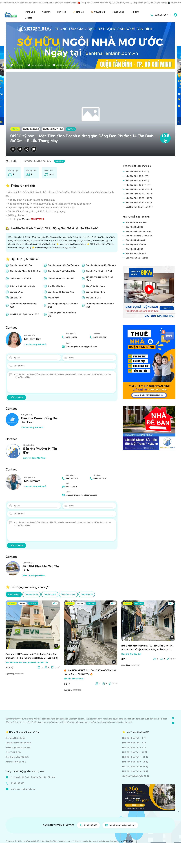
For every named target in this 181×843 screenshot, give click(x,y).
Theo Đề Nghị (13, 594)
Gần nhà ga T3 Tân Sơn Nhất (61, 292)
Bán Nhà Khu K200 (134, 249)
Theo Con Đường (68, 594)
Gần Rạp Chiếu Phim (95, 292)
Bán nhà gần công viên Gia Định (101, 265)
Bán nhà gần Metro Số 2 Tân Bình (25, 271)
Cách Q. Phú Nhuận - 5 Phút (99, 271)
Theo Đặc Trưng (31, 594)
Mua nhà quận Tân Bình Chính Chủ (62, 314)
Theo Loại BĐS (50, 594)
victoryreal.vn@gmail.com (23, 789)
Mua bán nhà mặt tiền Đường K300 (23, 305)
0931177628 (37, 219)
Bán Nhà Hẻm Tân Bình (136, 222)
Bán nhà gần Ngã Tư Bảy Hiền (61, 271)
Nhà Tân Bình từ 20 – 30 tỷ (139, 194)
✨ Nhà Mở (78, 12)
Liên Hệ (28, 18)
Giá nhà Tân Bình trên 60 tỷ (139, 207)
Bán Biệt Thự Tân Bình (136, 244)
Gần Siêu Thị (15, 298)
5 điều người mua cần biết (18, 747)
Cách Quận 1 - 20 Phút (20, 278)
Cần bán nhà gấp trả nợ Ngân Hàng (99, 278)
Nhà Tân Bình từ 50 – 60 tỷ (139, 202)
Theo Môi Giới (87, 594)
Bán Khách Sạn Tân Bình (137, 258)
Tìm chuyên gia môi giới (17, 757)
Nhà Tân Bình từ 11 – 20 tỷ (139, 189)
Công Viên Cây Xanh (95, 286)
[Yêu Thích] (13, 149)
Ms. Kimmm (32, 481)
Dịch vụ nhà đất (13, 752)
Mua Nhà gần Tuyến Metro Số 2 (24, 314)
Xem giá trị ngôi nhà (16, 762)
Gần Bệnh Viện (16, 292)
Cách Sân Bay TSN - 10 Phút (61, 278)
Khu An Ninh (53, 298)
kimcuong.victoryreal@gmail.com (81, 346)
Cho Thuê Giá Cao (56, 286)
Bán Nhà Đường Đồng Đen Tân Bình (39, 420)
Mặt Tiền (61, 12)
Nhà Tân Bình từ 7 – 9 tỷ (137, 180)
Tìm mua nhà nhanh (15, 738)
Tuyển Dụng (118, 12)
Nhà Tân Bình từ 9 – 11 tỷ (138, 185)
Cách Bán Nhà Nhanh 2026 (18, 743)
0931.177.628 (71, 478)
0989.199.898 (99, 337)
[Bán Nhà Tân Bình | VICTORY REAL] (11, 14)
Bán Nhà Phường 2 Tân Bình (139, 236)
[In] (20, 149)
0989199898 (71, 337)
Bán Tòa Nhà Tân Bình (136, 253)
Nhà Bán (46, 12)
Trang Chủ (30, 12)
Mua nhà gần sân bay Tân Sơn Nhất (100, 305)
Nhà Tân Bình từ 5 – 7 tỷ (137, 176)
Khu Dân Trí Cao (93, 298)
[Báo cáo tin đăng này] (33, 149)
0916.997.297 (161, 15)
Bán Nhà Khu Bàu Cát (31, 129)
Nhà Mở (22, 603)
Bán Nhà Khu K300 (134, 227)
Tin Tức (135, 12)
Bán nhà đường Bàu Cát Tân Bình (63, 265)
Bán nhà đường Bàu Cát (21, 265)
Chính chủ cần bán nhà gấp (22, 286)
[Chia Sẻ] (26, 149)
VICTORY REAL (127, 841)
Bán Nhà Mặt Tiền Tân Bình (53, 129)
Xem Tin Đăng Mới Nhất (35, 344)
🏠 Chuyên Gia (98, 12)
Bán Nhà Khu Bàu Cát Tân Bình (41, 568)
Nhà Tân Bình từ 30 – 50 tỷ (139, 198)
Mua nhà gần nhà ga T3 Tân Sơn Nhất (62, 305)
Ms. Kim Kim (32, 339)
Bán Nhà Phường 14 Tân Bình (40, 450)
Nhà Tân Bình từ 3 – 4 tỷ (137, 171)
